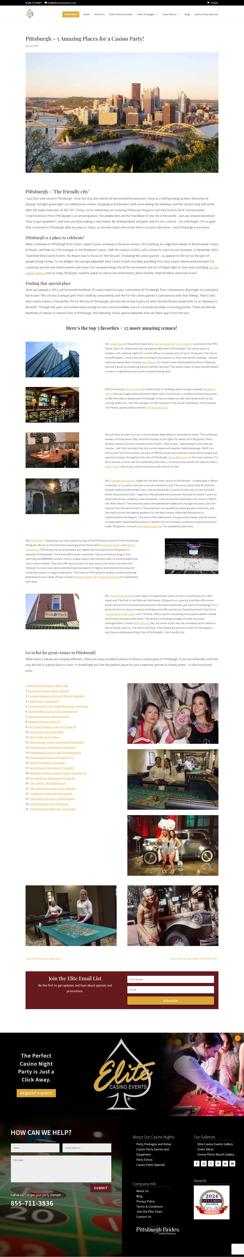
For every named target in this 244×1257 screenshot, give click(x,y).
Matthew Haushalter (150, 526)
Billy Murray (141, 623)
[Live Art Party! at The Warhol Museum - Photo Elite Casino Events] (172, 744)
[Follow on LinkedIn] (225, 1163)
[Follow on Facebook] (197, 1163)
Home (86, 14)
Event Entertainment (121, 14)
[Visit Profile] (158, 1236)
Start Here (70, 14)
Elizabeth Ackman (109, 577)
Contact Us (143, 1217)
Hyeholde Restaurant (122, 480)
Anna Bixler (149, 362)
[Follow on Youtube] (232, 1163)
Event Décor (205, 1149)
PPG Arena (36, 540)
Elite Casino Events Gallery (215, 1144)
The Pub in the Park (121, 596)
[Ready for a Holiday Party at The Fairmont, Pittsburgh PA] (71, 946)
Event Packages (146, 14)
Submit (101, 1188)
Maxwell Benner (84, 577)
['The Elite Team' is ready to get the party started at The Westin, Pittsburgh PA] (172, 810)
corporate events (110, 545)
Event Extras (169, 14)
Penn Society (132, 389)
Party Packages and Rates (153, 1144)
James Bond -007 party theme (173, 344)
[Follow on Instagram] (204, 1163)
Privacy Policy (145, 1201)
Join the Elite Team (149, 1211)
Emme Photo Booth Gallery (215, 1154)
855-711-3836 (32, 1203)
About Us (99, 14)
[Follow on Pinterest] (218, 1163)
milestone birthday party (120, 614)
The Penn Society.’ (157, 407)
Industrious (116, 344)
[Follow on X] (211, 1163)
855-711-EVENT (35, 2)
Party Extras (144, 1159)
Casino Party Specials (206, 14)
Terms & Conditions (149, 1206)
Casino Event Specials (150, 1165)
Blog (187, 14)
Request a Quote (36, 1093)
